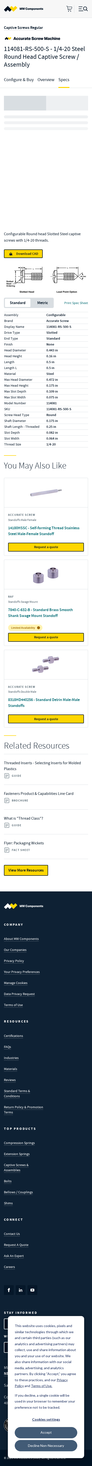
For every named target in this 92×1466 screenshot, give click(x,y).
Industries (11, 1058)
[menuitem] (23, 9)
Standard (18, 302)
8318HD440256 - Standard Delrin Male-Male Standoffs (44, 702)
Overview (46, 80)
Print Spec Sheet (76, 303)
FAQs (7, 1047)
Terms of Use (13, 1005)
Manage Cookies (15, 983)
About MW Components (21, 938)
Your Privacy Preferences (22, 972)
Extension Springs (17, 1154)
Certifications (13, 1036)
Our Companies (15, 950)
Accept (46, 1432)
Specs (63, 80)
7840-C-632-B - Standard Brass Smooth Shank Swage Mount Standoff (40, 612)
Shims (8, 1203)
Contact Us (12, 1234)
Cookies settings (46, 1419)
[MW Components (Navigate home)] (23, 906)
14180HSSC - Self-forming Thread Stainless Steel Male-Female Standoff (43, 530)
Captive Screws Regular (23, 27)
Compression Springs (19, 1143)
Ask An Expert (14, 1256)
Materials (10, 1069)
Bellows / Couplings (18, 1192)
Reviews (10, 1080)
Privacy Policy (14, 961)
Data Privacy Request (19, 994)
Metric (42, 302)
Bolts (8, 1181)
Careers (9, 1267)
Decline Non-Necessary (46, 1445)
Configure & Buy (19, 80)
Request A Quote (16, 1245)
